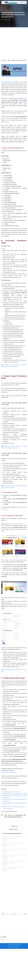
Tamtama (6, 122)
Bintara (24, 120)
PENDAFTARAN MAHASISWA (14, 945)
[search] (20, 2)
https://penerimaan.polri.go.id (16, 524)
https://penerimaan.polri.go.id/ (9, 772)
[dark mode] (23, 2)
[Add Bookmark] (8, 19)
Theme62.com (16, 946)
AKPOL (9, 120)
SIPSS (8, 118)
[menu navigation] (3, 2)
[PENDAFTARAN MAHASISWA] (10, 2)
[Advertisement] (14, 43)
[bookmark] (25, 2)
